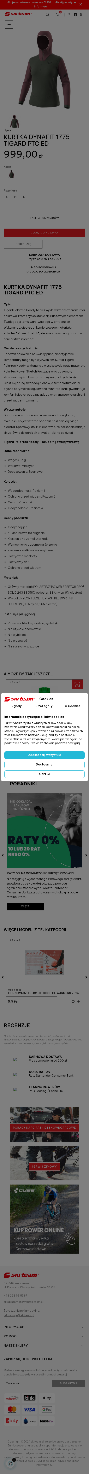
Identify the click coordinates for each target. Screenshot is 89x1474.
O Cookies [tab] (72, 706)
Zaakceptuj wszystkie (44, 755)
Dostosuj (43, 764)
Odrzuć (44, 774)
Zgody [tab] (17, 706)
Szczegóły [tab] (44, 706)
